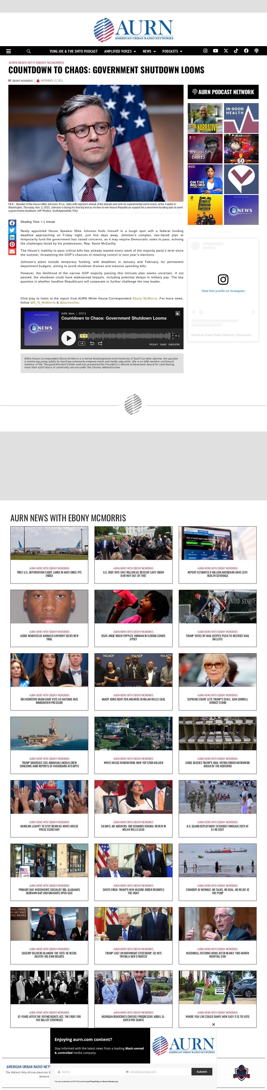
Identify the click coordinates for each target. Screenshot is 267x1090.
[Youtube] (215, 50)
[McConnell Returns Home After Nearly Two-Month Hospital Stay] (217, 924)
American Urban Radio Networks (213, 335)
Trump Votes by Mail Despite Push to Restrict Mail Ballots (217, 637)
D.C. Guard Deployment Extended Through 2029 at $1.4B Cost (217, 828)
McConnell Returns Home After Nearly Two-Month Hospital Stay (217, 954)
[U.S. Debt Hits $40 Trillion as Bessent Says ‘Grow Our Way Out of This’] (133, 543)
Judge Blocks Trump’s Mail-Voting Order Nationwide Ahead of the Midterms (217, 764)
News (147, 51)
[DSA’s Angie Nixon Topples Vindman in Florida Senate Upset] (133, 606)
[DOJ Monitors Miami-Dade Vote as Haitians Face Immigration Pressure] (49, 670)
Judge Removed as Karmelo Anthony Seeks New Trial (49, 637)
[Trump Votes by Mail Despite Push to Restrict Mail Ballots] (217, 606)
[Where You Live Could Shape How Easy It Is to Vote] (217, 987)
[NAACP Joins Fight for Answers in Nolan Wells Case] (133, 670)
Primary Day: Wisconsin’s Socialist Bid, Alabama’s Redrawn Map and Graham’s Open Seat (49, 891)
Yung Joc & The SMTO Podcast (74, 51)
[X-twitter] (225, 50)
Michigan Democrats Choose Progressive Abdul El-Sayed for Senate (133, 1018)
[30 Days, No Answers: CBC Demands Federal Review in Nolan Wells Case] (133, 797)
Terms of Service (108, 1081)
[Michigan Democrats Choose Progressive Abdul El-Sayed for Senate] (133, 987)
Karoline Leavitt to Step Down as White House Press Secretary (49, 828)
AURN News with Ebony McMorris (36, 62)
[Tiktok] (236, 50)
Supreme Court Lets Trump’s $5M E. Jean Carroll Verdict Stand (217, 701)
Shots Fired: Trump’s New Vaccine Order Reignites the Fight (133, 891)
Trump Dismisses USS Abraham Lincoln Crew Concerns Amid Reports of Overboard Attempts (49, 764)
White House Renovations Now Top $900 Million (133, 762)
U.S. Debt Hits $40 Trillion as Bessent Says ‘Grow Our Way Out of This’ (133, 574)
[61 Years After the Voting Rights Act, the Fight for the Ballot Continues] (49, 987)
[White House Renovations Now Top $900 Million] (133, 733)
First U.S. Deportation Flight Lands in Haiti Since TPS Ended (49, 574)
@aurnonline (69, 302)
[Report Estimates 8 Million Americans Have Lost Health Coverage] (217, 543)
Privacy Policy (94, 1081)
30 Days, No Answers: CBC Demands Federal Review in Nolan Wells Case (133, 828)
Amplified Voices (118, 51)
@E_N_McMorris (43, 302)
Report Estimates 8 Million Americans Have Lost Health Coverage (218, 574)
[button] (12, 223)
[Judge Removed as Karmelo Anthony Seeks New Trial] (49, 606)
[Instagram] (205, 50)
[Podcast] (256, 50)
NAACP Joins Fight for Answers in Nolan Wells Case (133, 699)
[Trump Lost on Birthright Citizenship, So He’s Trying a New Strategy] (133, 924)
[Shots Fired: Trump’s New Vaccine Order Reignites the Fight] (133, 860)
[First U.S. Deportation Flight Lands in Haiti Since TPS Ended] (49, 543)
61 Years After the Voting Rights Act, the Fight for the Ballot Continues (49, 1018)
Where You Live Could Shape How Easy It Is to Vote (217, 1016)
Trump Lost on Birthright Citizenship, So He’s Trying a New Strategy (133, 954)
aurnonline (247, 335)
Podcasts (170, 51)
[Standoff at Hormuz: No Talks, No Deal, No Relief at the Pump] (217, 860)
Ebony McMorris (145, 298)
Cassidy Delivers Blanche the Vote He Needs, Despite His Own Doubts (49, 954)
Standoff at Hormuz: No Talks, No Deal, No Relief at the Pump (217, 891)
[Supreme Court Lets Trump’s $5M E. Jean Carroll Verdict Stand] (217, 670)
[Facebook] (246, 50)
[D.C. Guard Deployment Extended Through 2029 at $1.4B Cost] (217, 797)
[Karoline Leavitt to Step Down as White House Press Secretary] (49, 797)
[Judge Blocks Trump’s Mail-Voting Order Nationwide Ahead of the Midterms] (217, 733)
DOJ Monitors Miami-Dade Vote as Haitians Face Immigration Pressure (49, 701)
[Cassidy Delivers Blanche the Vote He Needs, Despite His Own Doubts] (49, 924)
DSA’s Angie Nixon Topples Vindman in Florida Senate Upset (133, 637)
